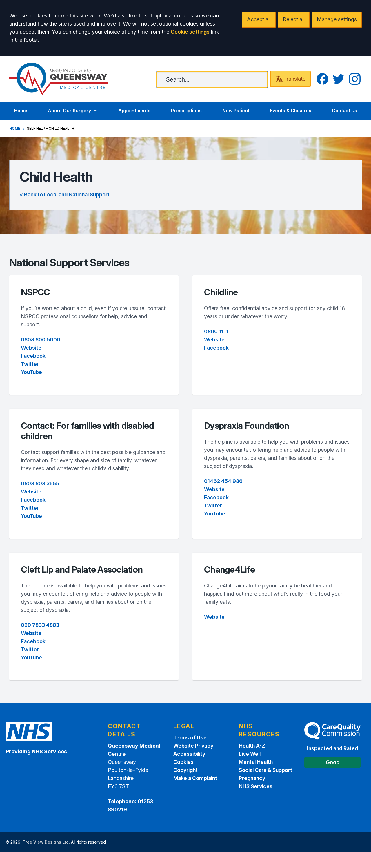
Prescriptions (186, 110)
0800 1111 (216, 331)
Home (20, 110)
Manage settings (337, 19)
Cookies (183, 762)
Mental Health (256, 762)
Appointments (134, 110)
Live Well (250, 754)
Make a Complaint (195, 778)
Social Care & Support (265, 770)
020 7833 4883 (40, 625)
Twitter (30, 364)
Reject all (294, 19)
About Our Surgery (69, 110)
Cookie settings (190, 32)
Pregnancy (252, 778)
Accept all (259, 19)
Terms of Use (190, 738)
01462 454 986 (223, 481)
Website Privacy (193, 746)
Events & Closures (290, 110)
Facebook (33, 356)
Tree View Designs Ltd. (46, 842)
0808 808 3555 (40, 483)
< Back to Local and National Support (65, 194)
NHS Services (255, 786)
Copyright (185, 770)
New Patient (236, 110)
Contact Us (344, 110)
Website (31, 348)
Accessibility (189, 754)
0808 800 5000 (40, 340)
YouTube (31, 372)
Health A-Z (252, 746)
